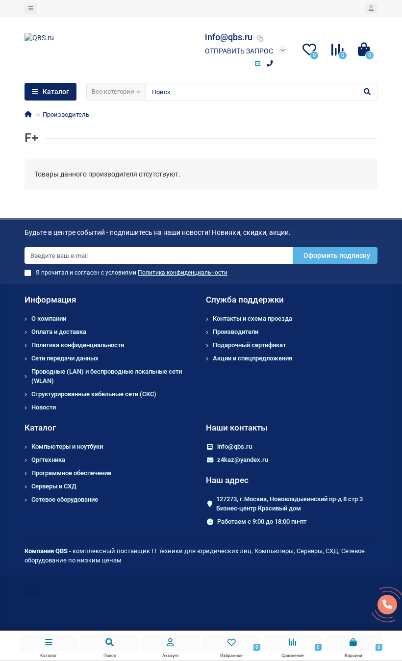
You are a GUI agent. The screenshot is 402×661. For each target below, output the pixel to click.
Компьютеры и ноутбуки (67, 446)
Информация (50, 300)
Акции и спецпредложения (252, 358)
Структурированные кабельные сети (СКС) (93, 394)
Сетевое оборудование (64, 499)
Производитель (66, 114)
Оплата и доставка (58, 331)
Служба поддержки (245, 300)
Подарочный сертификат (249, 345)
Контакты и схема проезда (252, 318)
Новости (43, 407)
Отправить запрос (239, 51)
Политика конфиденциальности (77, 345)
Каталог (40, 427)
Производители (235, 331)
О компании (48, 318)
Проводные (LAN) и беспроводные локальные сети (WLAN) (106, 376)
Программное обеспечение (71, 473)
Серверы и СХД (53, 486)
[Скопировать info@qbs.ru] (259, 38)
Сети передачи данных (65, 358)
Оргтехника (48, 459)
